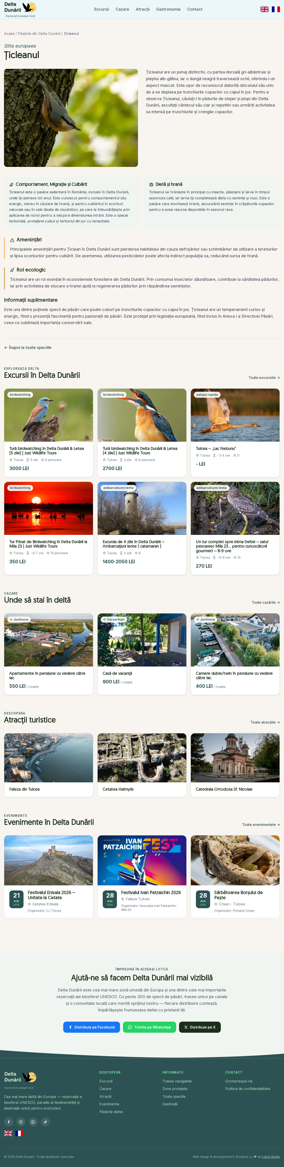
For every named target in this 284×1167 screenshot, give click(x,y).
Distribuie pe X (203, 1027)
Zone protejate (174, 1088)
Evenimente (109, 1104)
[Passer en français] (276, 9)
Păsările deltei (111, 1112)
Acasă (9, 33)
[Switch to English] (264, 9)
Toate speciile (173, 1096)
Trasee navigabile (177, 1081)
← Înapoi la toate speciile (27, 347)
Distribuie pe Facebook (95, 1027)
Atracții (143, 9)
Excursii (101, 9)
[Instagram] (21, 1121)
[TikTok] (45, 1121)
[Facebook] (8, 1121)
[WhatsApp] (33, 1121)
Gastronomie (168, 9)
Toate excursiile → (264, 377)
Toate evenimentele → (261, 824)
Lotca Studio (271, 1157)
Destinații (170, 1104)
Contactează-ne (238, 1081)
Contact (195, 9)
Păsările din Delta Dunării (39, 33)
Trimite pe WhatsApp (152, 1027)
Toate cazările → (266, 602)
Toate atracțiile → (265, 722)
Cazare (122, 9)
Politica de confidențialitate (247, 1088)
